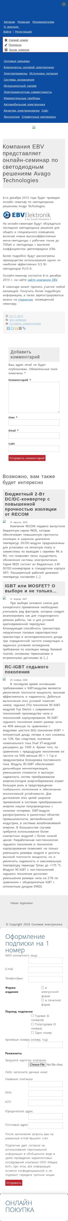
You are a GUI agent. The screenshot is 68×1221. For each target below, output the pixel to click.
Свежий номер (18, 40)
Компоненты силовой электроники (29, 67)
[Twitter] (12, 328)
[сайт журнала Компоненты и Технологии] (45, 910)
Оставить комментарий (25, 323)
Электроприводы (16, 73)
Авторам (9, 22)
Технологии (12, 116)
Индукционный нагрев (20, 86)
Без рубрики (18, 320)
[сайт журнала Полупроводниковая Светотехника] (24, 917)
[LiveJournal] (24, 328)
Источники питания (43, 73)
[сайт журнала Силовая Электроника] (46, 903)
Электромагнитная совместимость (28, 92)
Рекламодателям (43, 22)
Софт (45, 110)
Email (13, 430)
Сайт (11, 443)
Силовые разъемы (17, 61)
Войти (7, 31)
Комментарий (19, 380)
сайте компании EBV (42, 280)
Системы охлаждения (19, 79)
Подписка (15, 44)
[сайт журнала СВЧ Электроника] (50, 917)
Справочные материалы (39, 116)
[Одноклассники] (16, 328)
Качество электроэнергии (22, 110)
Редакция (24, 22)
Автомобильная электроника (24, 104)
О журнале (12, 26)
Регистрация (23, 31)
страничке (25, 299)
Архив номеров (19, 49)
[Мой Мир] (20, 328)
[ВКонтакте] (8, 328)
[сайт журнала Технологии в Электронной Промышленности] (23, 910)
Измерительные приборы (22, 98)
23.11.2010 (16, 316)
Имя (12, 417)
